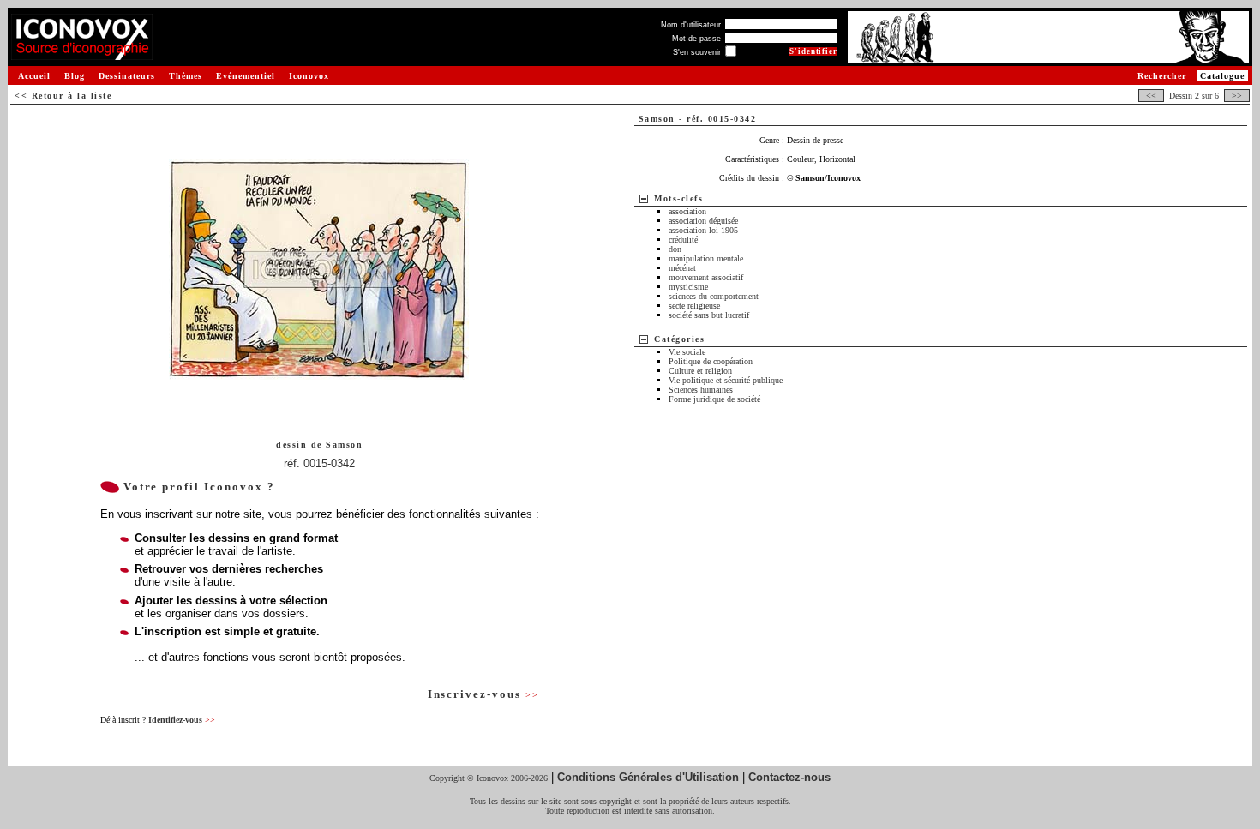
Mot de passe (696, 38)
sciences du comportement (714, 296)
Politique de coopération (711, 361)
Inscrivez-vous (483, 694)
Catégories (679, 339)
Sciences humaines (701, 389)
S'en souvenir (697, 52)
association (687, 211)
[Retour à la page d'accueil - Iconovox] (82, 53)
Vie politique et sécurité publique (726, 380)
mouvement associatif (706, 277)
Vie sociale (687, 352)
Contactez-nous (789, 777)
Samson (344, 444)
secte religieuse (694, 305)
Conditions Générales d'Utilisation (648, 777)
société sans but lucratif (709, 315)
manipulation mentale (706, 258)
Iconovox (309, 76)
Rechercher (1161, 76)
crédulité (683, 239)
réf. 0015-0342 (319, 463)
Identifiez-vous (181, 719)
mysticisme (688, 286)
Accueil (34, 76)
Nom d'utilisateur (691, 25)
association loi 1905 (703, 230)
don (675, 249)
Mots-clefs (678, 198)
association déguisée (703, 220)
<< (1151, 95)
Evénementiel (245, 76)
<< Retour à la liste (63, 95)
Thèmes (185, 76)
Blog (74, 76)
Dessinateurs (127, 76)
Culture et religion (700, 370)
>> (1237, 95)
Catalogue (1222, 76)
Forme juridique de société (714, 399)
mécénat (682, 268)
